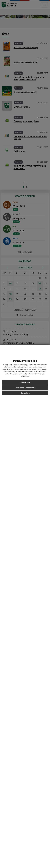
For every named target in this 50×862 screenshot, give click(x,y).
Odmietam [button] (25, 393)
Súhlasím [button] (25, 382)
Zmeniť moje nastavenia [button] (25, 388)
